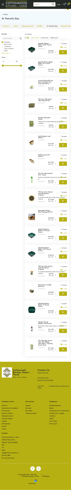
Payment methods (7, 413)
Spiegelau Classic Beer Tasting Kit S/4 (45, 211)
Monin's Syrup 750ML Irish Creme (45, 322)
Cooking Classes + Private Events (59, 411)
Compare (64, 43)
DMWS (39, 474)
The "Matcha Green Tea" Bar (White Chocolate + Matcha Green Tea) (45, 343)
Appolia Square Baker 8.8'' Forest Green (44, 249)
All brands (7, 42)
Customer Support (7, 418)
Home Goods (53, 424)
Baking (51, 408)
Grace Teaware (8, 48)
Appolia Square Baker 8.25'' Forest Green (45, 45)
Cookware (52, 416)
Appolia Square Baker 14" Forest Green (44, 230)
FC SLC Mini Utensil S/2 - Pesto (45, 174)
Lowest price (44, 38)
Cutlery (51, 418)
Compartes (7, 46)
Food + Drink (53, 421)
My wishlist (29, 411)
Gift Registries (6, 424)
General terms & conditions (10, 408)
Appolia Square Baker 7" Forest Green (43, 305)
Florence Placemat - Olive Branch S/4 (45, 99)
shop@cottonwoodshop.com (59, 386)
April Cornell (7, 44)
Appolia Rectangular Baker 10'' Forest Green (45, 63)
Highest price (54, 38)
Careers (4, 429)
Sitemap (4, 421)
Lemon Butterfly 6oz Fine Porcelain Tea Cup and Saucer (45, 82)
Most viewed (35, 38)
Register (28, 405)
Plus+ (44, 474)
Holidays (5, 14)
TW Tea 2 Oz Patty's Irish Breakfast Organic (45, 193)
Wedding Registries (55, 405)
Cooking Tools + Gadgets (56, 413)
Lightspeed (39, 483)
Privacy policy (6, 411)
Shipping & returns (7, 416)
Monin (6, 51)
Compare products (31, 413)
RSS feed (50, 474)
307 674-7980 (41, 387)
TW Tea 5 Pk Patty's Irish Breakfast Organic (45, 268)
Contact (4, 426)
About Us (4, 405)
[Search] (53, 4)
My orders (28, 408)
